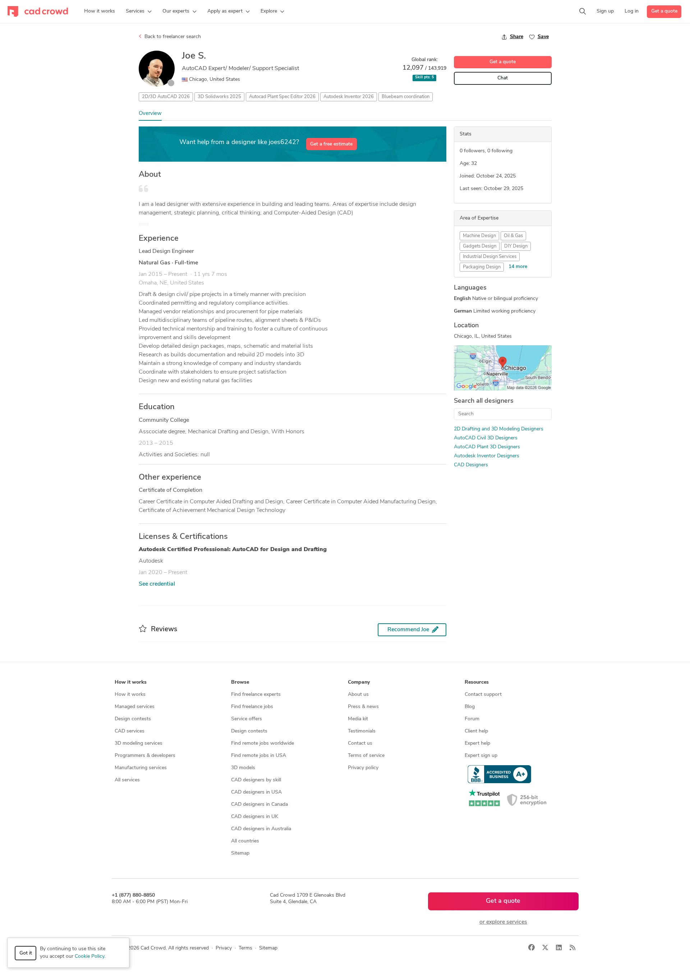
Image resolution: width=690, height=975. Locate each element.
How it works (130, 694)
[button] (138, 11)
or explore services (503, 922)
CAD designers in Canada (259, 804)
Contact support (483, 694)
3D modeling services (138, 743)
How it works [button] (131, 682)
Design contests (133, 719)
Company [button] (359, 682)
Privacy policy (363, 768)
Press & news (363, 707)
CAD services (129, 731)
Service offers (246, 719)
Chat (502, 78)
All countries (245, 841)
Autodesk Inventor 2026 (348, 96)
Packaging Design (482, 267)
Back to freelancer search (172, 37)
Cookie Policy (89, 956)
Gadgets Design (479, 246)
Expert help (477, 743)
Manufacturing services (141, 768)
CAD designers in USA (256, 792)
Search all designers (484, 401)
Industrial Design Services (489, 256)
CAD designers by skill (256, 780)
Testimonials (362, 731)
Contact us (360, 743)
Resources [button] (477, 682)
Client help (476, 731)
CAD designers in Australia (261, 829)
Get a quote (664, 11)
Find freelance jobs (252, 707)
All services (127, 780)
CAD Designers (471, 465)
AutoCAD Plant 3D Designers (487, 447)
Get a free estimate (331, 144)
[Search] (582, 11)
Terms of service (366, 755)
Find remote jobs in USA (258, 755)
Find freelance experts (256, 694)
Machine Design (479, 236)
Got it (25, 953)
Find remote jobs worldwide (262, 743)
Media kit (358, 719)
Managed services (135, 707)
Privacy (224, 948)
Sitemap (240, 853)
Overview (150, 113)
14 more (518, 266)
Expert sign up (481, 755)
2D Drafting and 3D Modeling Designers (498, 429)
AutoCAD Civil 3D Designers (486, 438)
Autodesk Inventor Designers (486, 456)
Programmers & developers (145, 755)
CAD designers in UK (254, 816)
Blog (470, 707)
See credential (157, 584)
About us (358, 694)
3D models (243, 768)
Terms (245, 948)
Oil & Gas (513, 236)
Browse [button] (240, 682)
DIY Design (516, 246)
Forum (472, 719)
